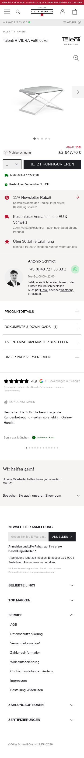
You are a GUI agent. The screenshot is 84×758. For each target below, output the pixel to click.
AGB (13, 624)
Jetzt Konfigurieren (52, 164)
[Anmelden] (62, 11)
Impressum (18, 680)
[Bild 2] (38, 139)
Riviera (21, 31)
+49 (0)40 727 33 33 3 (15, 22)
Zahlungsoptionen (26, 705)
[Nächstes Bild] (78, 92)
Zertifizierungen (24, 720)
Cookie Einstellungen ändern (31, 671)
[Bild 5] (49, 139)
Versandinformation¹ (25, 643)
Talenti (7, 31)
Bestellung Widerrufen (26, 690)
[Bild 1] (34, 139)
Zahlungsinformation (25, 652)
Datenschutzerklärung (26, 634)
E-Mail (44, 290)
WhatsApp (70, 22)
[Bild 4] (46, 139)
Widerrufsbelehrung (24, 662)
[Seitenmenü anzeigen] (7, 11)
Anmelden (60, 536)
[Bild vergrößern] (76, 58)
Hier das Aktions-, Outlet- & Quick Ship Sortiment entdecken (42, 2)
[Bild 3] (42, 139)
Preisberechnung (20, 152)
